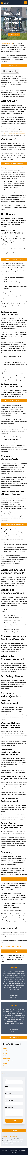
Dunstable (5, 1063)
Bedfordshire (6, 1066)
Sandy (17, 946)
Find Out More (14, 879)
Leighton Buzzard (8, 1061)
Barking (22, 946)
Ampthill (8, 946)
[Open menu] (25, 2)
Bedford (3, 946)
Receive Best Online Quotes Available (14, 524)
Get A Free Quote (14, 1037)
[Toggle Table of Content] (16, 71)
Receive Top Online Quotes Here (14, 163)
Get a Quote (13, 34)
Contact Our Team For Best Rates (14, 259)
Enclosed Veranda (7, 43)
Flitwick (13, 946)
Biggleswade (6, 1058)
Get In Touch (14, 1130)
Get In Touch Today (14, 65)
